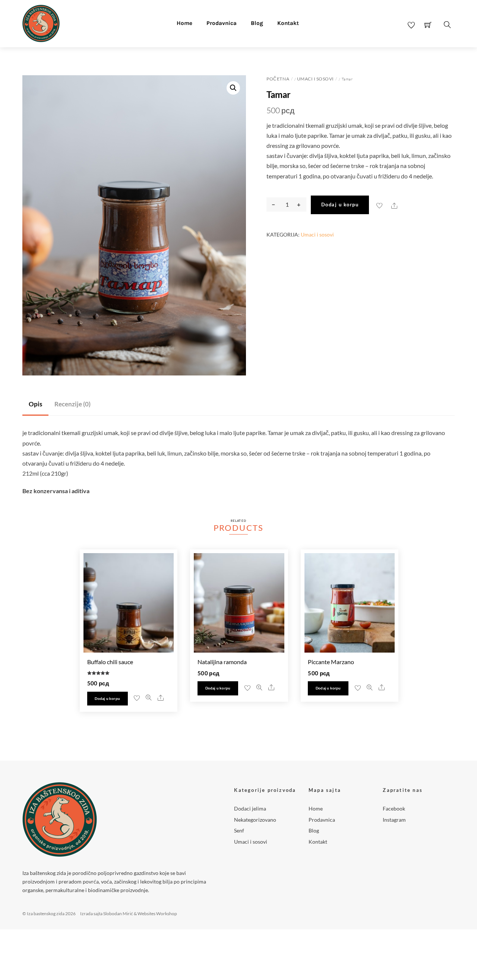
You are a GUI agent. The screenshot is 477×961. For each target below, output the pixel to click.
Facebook (394, 808)
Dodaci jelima (250, 808)
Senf (239, 830)
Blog (257, 23)
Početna (277, 79)
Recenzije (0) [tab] (72, 404)
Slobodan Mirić (118, 913)
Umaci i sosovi (315, 79)
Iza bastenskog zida (45, 913)
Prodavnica (221, 23)
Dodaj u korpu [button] (107, 699)
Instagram (394, 819)
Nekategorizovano (255, 819)
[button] (233, 88)
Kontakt (288, 23)
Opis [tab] (35, 404)
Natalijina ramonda (222, 661)
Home (184, 23)
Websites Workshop (157, 913)
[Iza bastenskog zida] (41, 23)
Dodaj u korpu (340, 204)
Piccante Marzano (331, 661)
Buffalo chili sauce (110, 661)
